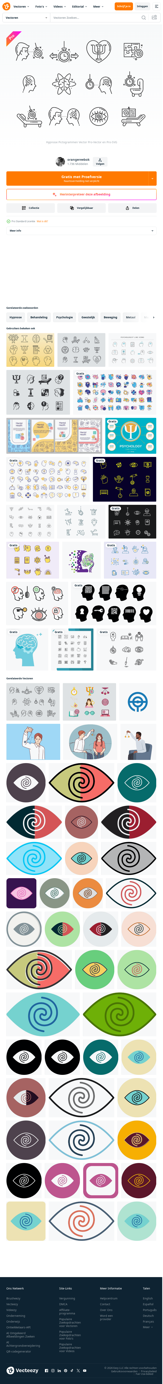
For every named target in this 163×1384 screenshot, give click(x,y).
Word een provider (106, 1315)
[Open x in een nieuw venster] (78, 1368)
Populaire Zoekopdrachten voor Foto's (70, 1333)
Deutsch (145, 1313)
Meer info (15, 228)
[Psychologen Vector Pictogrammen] (32, 558)
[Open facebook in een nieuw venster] (46, 1368)
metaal (130, 315)
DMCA (63, 1302)
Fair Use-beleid (141, 1371)
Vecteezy (12, 1302)
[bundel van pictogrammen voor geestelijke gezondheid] (114, 390)
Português (147, 1308)
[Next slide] (147, 315)
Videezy (11, 1308)
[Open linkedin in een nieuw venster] (59, 1368)
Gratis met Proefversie (81, 178)
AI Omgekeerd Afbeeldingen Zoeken (20, 1332)
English (145, 1296)
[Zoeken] (143, 17)
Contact (105, 1302)
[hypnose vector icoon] (26, 780)
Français (145, 1319)
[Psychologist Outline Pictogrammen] (81, 520)
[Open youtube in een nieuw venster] (84, 1368)
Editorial (78, 6)
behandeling (39, 315)
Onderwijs (13, 1319)
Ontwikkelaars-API (18, 1325)
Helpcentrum (108, 1296)
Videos (58, 6)
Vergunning (67, 1296)
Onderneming (15, 1313)
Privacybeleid (146, 1369)
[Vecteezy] (6, 6)
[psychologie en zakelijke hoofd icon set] (113, 601)
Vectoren (20, 6)
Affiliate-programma (67, 1309)
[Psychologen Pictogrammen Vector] (81, 348)
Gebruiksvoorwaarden (121, 1369)
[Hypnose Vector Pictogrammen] (37, 601)
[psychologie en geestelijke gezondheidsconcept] (81, 558)
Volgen (100, 164)
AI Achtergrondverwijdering (23, 1341)
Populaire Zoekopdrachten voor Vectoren (70, 1320)
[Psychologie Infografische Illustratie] (130, 434)
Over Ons (106, 1308)
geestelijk (88, 315)
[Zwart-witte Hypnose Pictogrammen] (126, 647)
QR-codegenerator (18, 1349)
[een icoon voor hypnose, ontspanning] (137, 700)
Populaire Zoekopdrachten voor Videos (70, 1345)
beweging (110, 315)
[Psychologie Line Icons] (30, 348)
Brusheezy (13, 1296)
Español (145, 1302)
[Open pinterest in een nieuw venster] (65, 1368)
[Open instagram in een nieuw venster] (52, 1368)
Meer (96, 6)
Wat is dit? (42, 221)
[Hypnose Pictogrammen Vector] (33, 700)
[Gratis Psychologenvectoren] (30, 520)
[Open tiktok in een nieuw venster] (72, 1368)
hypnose (16, 315)
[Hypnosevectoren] (124, 477)
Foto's (39, 6)
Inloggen (142, 6)
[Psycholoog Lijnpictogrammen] (132, 348)
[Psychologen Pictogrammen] (130, 558)
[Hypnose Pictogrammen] (132, 520)
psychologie (64, 315)
